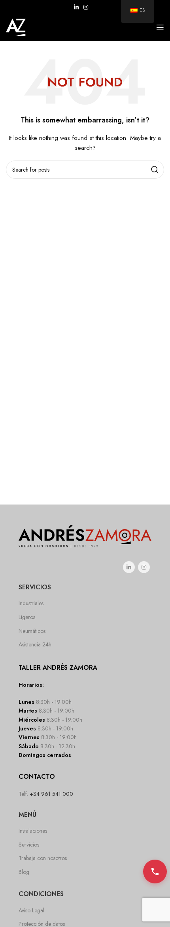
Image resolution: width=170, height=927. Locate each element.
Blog (24, 872)
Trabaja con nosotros (43, 858)
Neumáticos (32, 631)
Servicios (29, 845)
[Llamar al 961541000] (155, 871)
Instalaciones (33, 831)
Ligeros (27, 617)
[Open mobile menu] (160, 27)
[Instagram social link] (86, 7)
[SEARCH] (155, 170)
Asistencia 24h (35, 644)
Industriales (31, 603)
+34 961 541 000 (51, 794)
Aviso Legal (31, 910)
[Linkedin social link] (76, 7)
